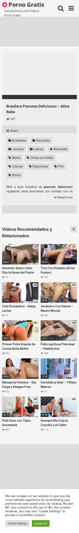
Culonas (17, 166)
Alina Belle (60, 149)
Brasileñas (19, 140)
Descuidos (43, 140)
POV (60, 166)
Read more (65, 197)
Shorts (16, 175)
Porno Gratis (25, 4)
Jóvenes (18, 149)
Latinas (38, 149)
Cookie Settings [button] (17, 523)
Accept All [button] (40, 523)
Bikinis (15, 157)
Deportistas (40, 166)
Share (13, 130)
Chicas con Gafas (41, 157)
